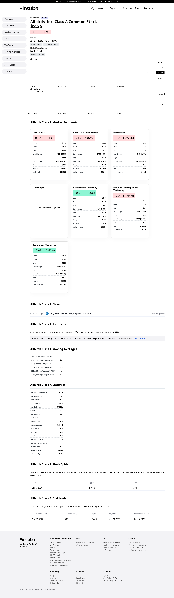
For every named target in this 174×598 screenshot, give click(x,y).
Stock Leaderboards (111, 545)
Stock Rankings (109, 547)
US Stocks (34, 18)
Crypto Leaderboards (137, 545)
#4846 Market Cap (37, 54)
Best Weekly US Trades (112, 580)
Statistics (8, 58)
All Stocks (54, 545)
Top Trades (9, 45)
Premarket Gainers (58, 563)
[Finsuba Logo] (29, 8)
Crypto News (82, 545)
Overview (8, 19)
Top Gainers (55, 542)
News (101, 8)
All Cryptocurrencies (137, 550)
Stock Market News (85, 542)
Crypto (113, 8)
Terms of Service (57, 580)
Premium (149, 8)
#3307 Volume (36, 44)
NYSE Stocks (55, 555)
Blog (137, 8)
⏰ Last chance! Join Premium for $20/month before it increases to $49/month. (87, 2)
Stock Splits (9, 65)
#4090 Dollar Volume (51, 44)
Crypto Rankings (135, 547)
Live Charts (9, 25)
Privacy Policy (56, 583)
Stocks (126, 8)
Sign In (105, 575)
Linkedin (80, 583)
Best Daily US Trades (111, 578)
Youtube (80, 580)
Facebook (80, 578)
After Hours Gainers (59, 565)
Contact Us (55, 578)
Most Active (55, 558)
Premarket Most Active (60, 560)
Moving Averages (12, 52)
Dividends (8, 71)
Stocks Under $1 (57, 552)
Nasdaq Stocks (57, 547)
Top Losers (55, 550)
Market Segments (12, 32)
